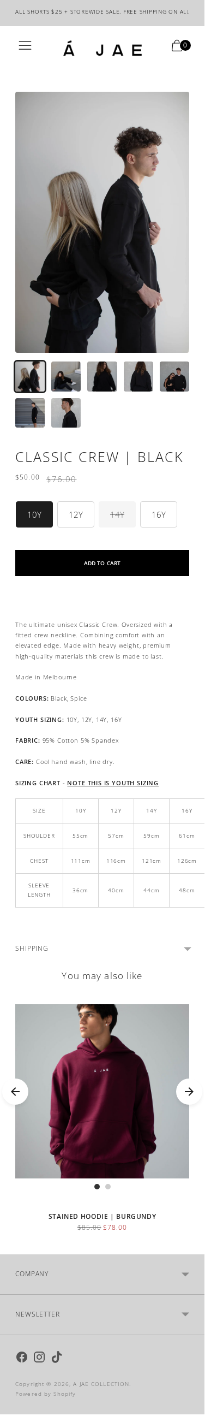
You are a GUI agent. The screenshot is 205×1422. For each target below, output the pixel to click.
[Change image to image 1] (30, 376)
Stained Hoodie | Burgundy (102, 1216)
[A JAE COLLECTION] (102, 48)
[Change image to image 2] (66, 376)
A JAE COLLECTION (101, 1384)
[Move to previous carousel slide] (15, 1092)
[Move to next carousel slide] (189, 1092)
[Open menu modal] (25, 48)
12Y (76, 514)
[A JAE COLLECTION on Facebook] (21, 1358)
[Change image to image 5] (174, 376)
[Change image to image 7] (66, 413)
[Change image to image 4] (138, 376)
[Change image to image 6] (30, 413)
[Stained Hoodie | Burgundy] (102, 1091)
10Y (34, 514)
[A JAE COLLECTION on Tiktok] (56, 1358)
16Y (159, 514)
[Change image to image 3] (102, 376)
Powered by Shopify (45, 1393)
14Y (117, 514)
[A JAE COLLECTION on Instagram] (39, 1358)
